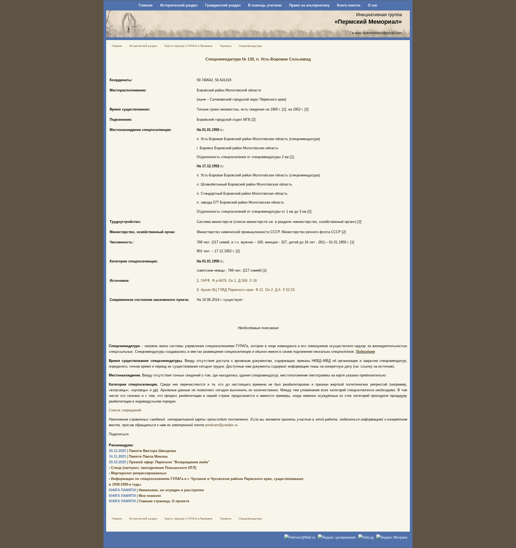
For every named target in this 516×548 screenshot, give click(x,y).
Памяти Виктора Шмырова (142, 451)
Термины (225, 45)
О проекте (180, 501)
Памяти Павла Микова (138, 456)
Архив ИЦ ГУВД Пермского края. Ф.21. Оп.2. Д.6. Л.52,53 (248, 290)
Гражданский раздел (223, 5)
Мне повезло (135, 496)
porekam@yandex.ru (221, 425)
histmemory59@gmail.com (382, 33)
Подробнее (365, 352)
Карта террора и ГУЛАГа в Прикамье (189, 45)
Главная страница (139, 501)
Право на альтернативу (309, 5)
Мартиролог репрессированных (137, 473)
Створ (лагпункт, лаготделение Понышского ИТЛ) (152, 468)
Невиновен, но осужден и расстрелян (156, 490)
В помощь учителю (265, 5)
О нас (373, 5)
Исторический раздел (179, 5)
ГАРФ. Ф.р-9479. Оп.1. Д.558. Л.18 (229, 281)
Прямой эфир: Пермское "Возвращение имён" (159, 462)
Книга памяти (348, 5)
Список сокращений (125, 410)
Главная (146, 5)
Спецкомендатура (250, 45)
